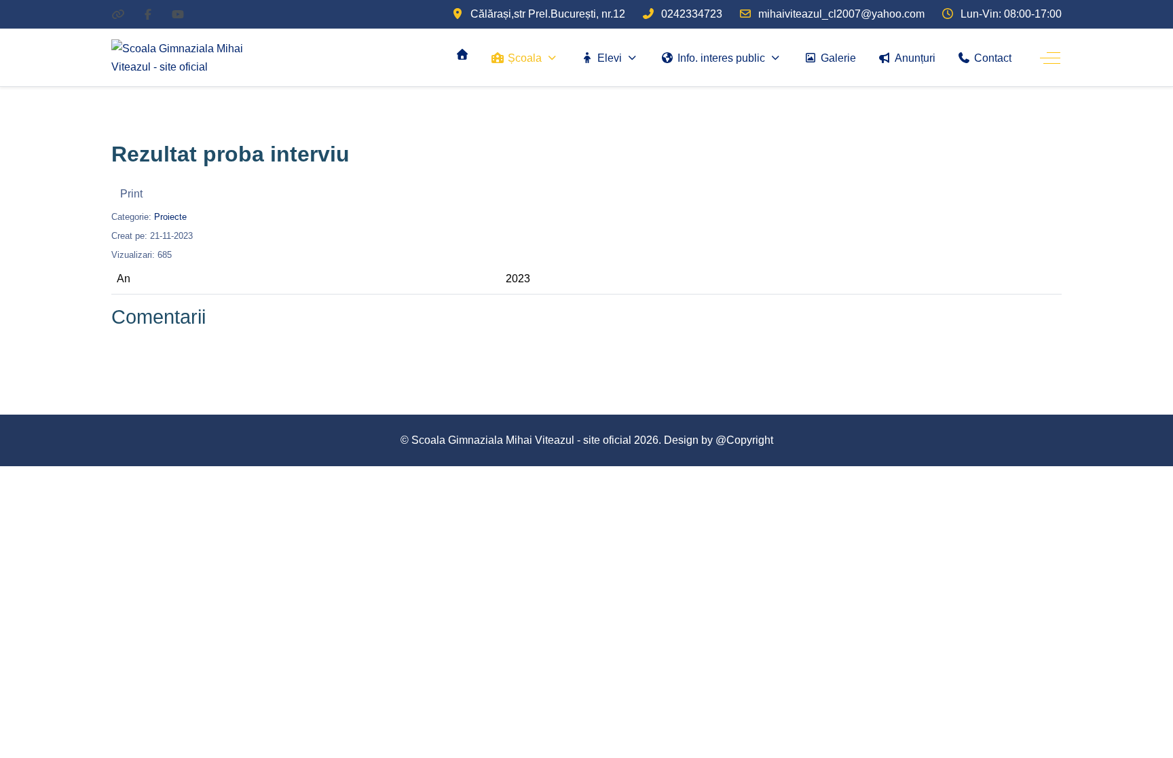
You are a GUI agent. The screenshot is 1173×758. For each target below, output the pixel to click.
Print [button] (131, 194)
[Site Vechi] (118, 14)
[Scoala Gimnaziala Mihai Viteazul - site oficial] (196, 57)
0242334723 (691, 14)
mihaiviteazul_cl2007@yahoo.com (841, 14)
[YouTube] (178, 14)
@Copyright (744, 440)
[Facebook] (148, 14)
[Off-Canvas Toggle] (1050, 58)
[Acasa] (462, 54)
